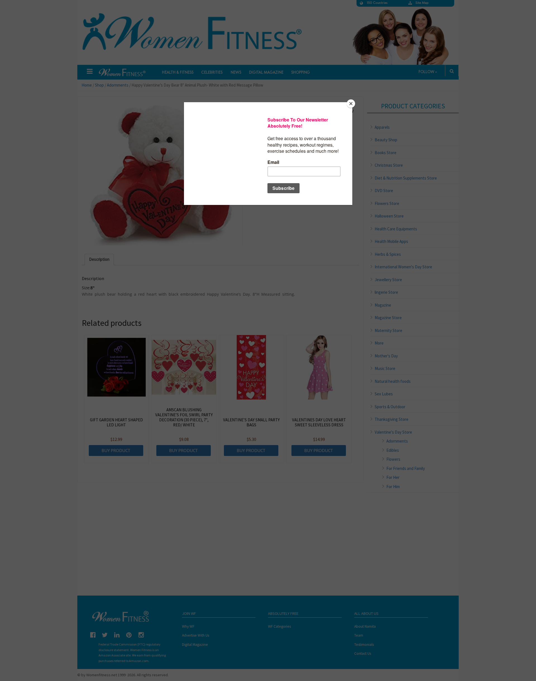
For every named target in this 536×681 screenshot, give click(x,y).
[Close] (351, 103)
